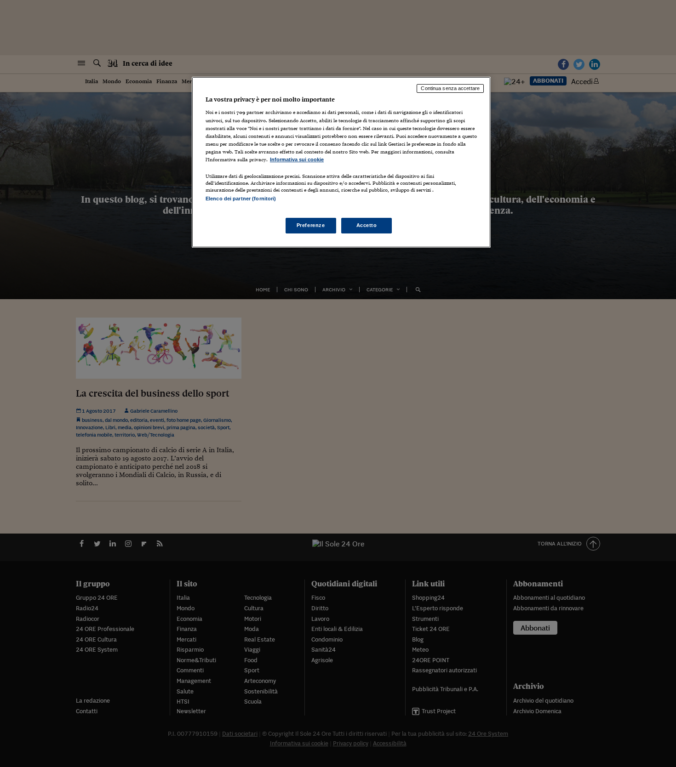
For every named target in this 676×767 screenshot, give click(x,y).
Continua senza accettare (450, 88)
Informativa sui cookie (297, 159)
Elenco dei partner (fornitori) (241, 198)
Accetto (366, 225)
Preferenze (311, 225)
